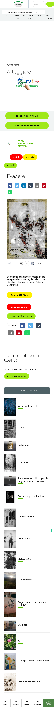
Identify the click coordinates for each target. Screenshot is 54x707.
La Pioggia (23, 445)
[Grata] (10, 428)
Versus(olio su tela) (28, 406)
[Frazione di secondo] (10, 682)
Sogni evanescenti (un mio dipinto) (32, 604)
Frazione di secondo (29, 681)
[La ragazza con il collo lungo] (10, 661)
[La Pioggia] (10, 446)
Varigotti (22, 625)
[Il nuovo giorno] (10, 517)
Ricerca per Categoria (27, 125)
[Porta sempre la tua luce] (10, 497)
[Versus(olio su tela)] (10, 407)
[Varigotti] (10, 625)
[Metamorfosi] (10, 560)
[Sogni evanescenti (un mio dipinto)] (10, 605)
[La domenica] (10, 580)
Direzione (23, 462)
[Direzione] (10, 463)
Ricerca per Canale (27, 116)
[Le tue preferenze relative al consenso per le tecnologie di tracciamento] (51, 530)
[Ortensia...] (10, 642)
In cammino (24, 538)
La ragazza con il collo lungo (33, 660)
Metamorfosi (25, 559)
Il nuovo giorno (26, 516)
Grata (21, 427)
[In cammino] (10, 539)
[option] (27, 83)
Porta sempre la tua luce (31, 496)
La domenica (25, 579)
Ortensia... (23, 641)
